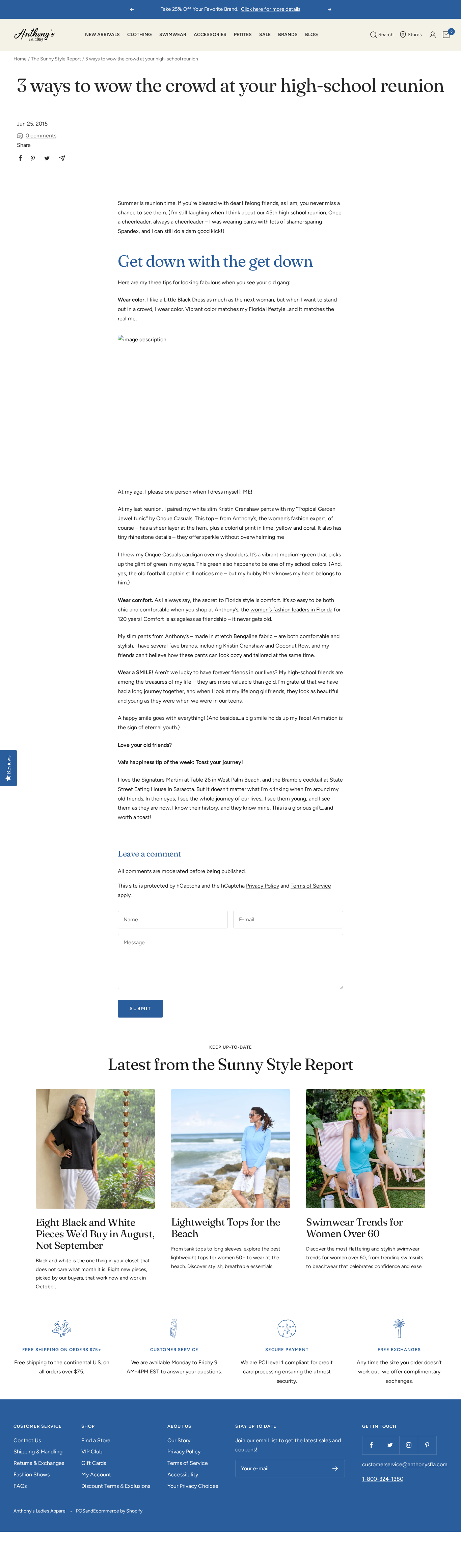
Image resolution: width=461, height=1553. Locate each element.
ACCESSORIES (210, 34)
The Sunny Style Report (56, 59)
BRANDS (288, 34)
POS (80, 1511)
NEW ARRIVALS (102, 34)
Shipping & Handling (37, 1451)
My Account (96, 1474)
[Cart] (446, 35)
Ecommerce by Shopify (117, 1511)
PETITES (243, 34)
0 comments (41, 135)
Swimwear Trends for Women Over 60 (354, 1228)
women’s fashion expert (296, 518)
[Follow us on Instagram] (408, 1445)
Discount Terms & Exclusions (115, 1486)
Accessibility (182, 1474)
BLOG (311, 34)
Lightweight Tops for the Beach (225, 1228)
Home (20, 59)
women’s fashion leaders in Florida (291, 609)
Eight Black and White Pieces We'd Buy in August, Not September (95, 1234)
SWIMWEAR (172, 34)
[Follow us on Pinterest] (427, 1445)
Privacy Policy (262, 886)
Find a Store (95, 1440)
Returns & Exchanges (38, 1463)
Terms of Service (311, 886)
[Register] (335, 1468)
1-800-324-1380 (382, 1479)
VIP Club (91, 1451)
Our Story (178, 1440)
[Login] (433, 35)
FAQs (20, 1486)
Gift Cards (93, 1463)
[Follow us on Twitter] (390, 1445)
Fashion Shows (31, 1474)
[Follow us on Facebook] (371, 1445)
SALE (265, 34)
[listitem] (20, 158)
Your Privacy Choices (192, 1486)
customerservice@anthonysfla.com (405, 1464)
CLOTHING (139, 34)
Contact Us (27, 1440)
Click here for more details (270, 9)
